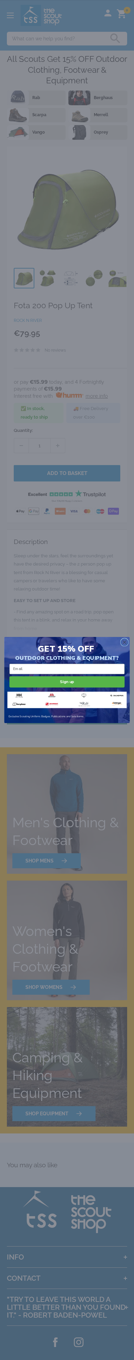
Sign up (67, 681)
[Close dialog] (124, 642)
